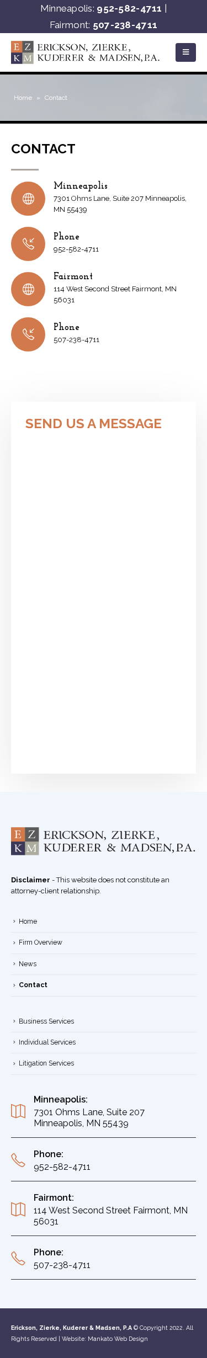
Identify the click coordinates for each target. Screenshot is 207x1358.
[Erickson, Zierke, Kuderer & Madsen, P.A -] (85, 52)
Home (23, 98)
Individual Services (47, 1042)
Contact (33, 985)
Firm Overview (40, 942)
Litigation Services (46, 1063)
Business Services (46, 1021)
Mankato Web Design (118, 1338)
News (27, 964)
